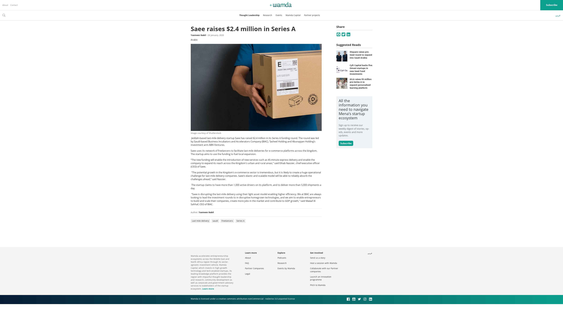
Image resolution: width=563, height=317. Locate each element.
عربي (558, 15)
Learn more (208, 288)
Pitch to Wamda (317, 285)
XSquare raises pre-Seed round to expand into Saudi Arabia (361, 54)
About (5, 5)
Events (279, 15)
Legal (247, 273)
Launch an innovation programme (320, 278)
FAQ (247, 263)
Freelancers (227, 220)
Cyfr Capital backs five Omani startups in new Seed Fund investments (361, 69)
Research (267, 15)
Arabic (194, 39)
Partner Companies (254, 268)
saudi (215, 220)
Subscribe (551, 5)
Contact (14, 5)
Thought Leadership (249, 15)
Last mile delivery (200, 220)
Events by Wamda (286, 268)
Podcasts (282, 257)
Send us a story (317, 257)
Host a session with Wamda (323, 263)
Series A (240, 220)
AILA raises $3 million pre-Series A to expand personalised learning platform (361, 83)
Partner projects (312, 15)
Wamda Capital (293, 15)
